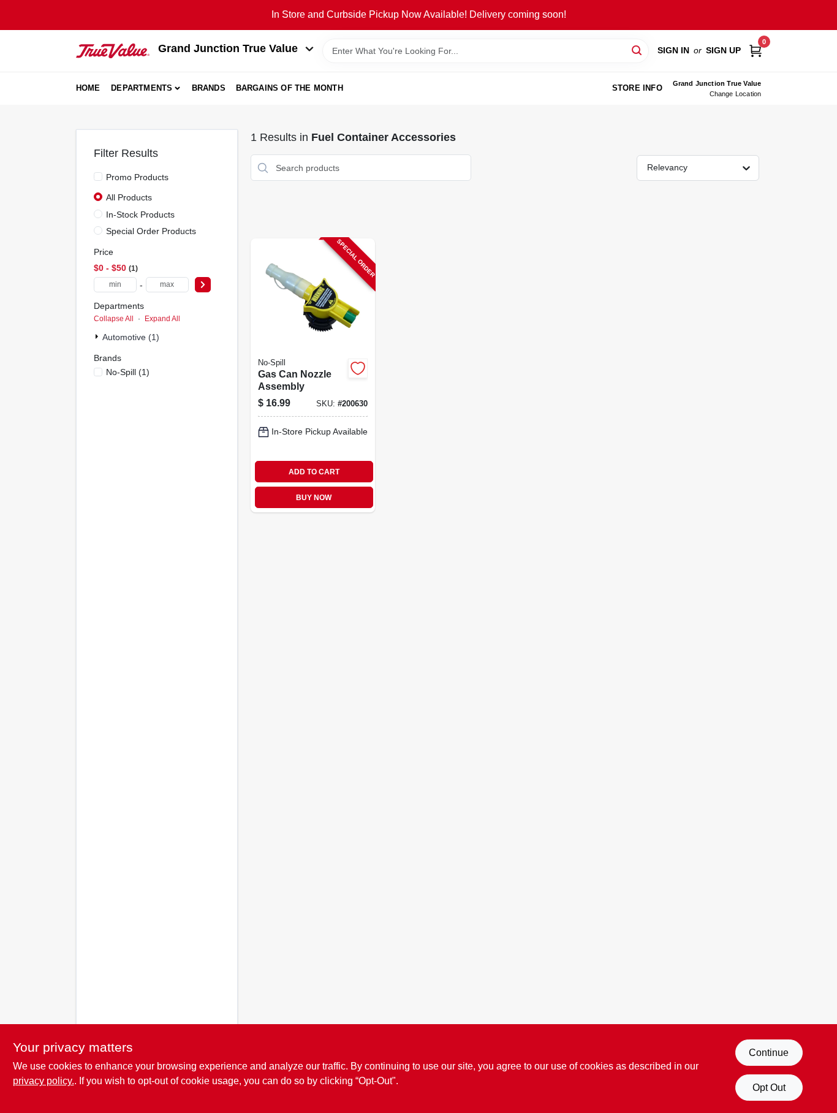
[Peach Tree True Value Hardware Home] (113, 51)
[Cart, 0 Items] (755, 50)
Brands (208, 88)
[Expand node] (98, 336)
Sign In (673, 50)
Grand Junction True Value (228, 48)
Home (88, 88)
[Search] (637, 50)
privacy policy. (43, 1081)
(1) (128, 372)
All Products (129, 197)
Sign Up (723, 50)
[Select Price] (203, 284)
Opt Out (769, 1087)
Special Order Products (151, 231)
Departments (141, 88)
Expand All (162, 318)
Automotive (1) (130, 337)
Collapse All (114, 318)
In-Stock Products (140, 214)
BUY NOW (313, 497)
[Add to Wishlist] (358, 368)
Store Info (637, 88)
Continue (769, 1052)
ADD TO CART (314, 472)
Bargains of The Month (289, 88)
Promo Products (137, 177)
